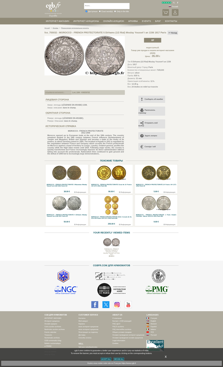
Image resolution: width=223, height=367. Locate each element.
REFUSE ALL (118, 359)
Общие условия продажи (122, 332)
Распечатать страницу (146, 111)
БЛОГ (158, 21)
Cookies (115, 343)
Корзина (82, 324)
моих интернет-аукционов (88, 326)
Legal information (118, 340)
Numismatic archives (52, 338)
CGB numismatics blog (52, 340)
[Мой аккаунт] (175, 15)
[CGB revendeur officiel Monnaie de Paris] (111, 290)
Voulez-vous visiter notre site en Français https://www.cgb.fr (111, 363)
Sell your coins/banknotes (88, 347)
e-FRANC (48, 346)
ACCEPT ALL (106, 359)
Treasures (48, 335)
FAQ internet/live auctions (121, 329)
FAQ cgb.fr (116, 324)
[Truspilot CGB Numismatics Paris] (166, 3)
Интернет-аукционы (86, 21)
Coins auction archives (52, 326)
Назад (174, 33)
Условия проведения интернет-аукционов (128, 335)
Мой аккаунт (83, 321)
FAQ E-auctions (118, 326)
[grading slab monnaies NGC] (66, 290)
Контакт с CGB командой (121, 321)
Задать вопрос (151, 136)
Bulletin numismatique (52, 343)
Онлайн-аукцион (113, 21)
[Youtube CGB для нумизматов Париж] (128, 304)
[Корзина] (165, 15)
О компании (117, 318)
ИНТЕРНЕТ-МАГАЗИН (57, 21)
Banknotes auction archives (54, 329)
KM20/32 (85, 92)
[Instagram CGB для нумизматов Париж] (117, 304)
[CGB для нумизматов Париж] (53, 17)
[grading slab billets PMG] (157, 290)
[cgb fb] (177, 3)
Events (146, 21)
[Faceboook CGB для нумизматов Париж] (94, 304)
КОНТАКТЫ (171, 21)
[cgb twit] (173, 3)
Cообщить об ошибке (154, 99)
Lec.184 (76, 92)
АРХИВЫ (133, 21)
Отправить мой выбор (148, 124)
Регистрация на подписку (88, 332)
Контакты (82, 318)
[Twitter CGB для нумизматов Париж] (105, 304)
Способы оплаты (85, 338)
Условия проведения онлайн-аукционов (127, 338)
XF (152, 40)
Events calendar (50, 332)
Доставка (82, 335)
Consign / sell (150, 147)
